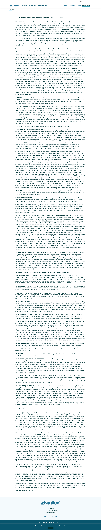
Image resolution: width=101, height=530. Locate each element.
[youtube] (48, 517)
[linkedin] (45, 517)
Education (23, 5)
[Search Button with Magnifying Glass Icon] (77, 1)
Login (79, 5)
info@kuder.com (50, 512)
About (65, 5)
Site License (58, 522)
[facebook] (52, 517)
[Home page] (14, 5)
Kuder (10, 9)
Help (40, 522)
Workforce (32, 5)
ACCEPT (51, 527)
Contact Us (86, 5)
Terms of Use (44, 522)
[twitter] (56, 517)
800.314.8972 (47, 510)
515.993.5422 (55, 510)
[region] (50, 527)
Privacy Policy (62, 525)
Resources (72, 5)
